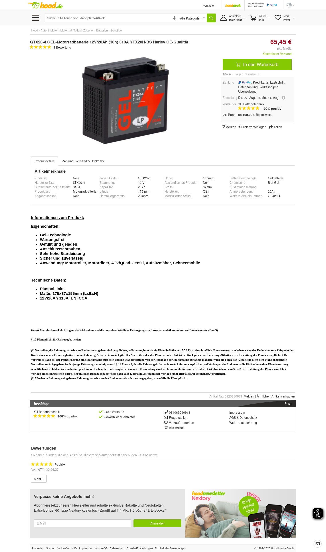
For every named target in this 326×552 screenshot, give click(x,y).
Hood (34, 30)
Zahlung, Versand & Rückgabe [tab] (83, 161)
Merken (231, 127)
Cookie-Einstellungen (140, 548)
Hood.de (45, 5)
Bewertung (62, 47)
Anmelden (157, 523)
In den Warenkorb (260, 64)
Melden (249, 396)
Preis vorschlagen (253, 127)
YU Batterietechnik (47, 411)
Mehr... (39, 479)
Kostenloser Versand (277, 53)
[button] (291, 5)
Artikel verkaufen (276, 396)
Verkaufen (209, 5)
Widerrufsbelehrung (243, 422)
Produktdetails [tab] (45, 161)
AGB (232, 417)
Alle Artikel (176, 427)
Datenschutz (248, 417)
